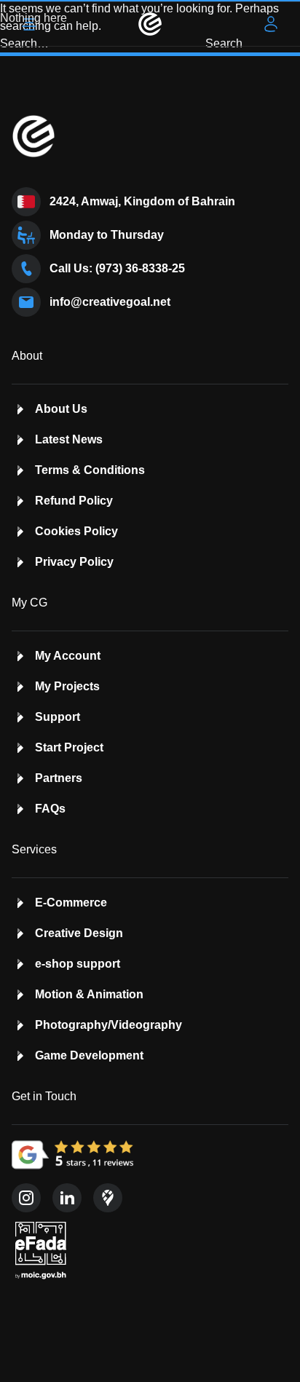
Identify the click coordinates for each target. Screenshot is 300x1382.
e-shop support (77, 963)
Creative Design (79, 933)
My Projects (67, 686)
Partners (58, 778)
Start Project (69, 747)
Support (57, 717)
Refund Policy (74, 500)
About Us (61, 409)
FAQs (50, 808)
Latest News (69, 439)
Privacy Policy (74, 562)
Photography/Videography (108, 1025)
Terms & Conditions (90, 470)
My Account (67, 655)
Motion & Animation (89, 994)
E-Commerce (71, 902)
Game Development (89, 1055)
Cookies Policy (76, 531)
